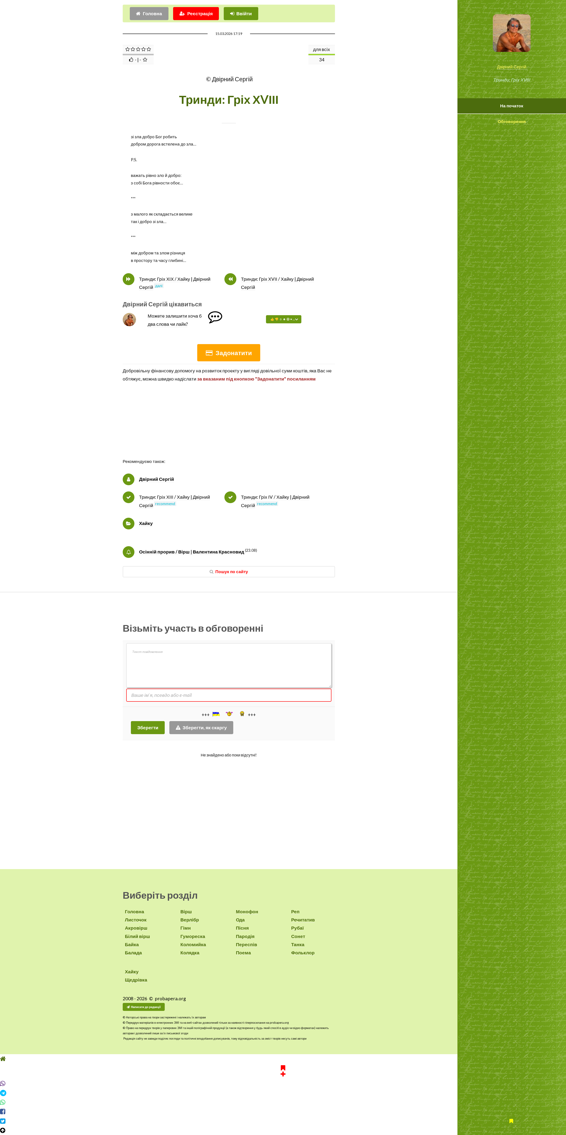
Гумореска (192, 936)
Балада (133, 952)
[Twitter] (283, 1121)
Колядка (189, 952)
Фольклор (303, 952)
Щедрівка (136, 980)
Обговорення (512, 121)
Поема (243, 952)
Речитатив (303, 920)
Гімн (185, 928)
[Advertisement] (229, 427)
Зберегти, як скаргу (205, 727)
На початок (511, 105)
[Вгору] (283, 1130)
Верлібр (189, 920)
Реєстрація (200, 13)
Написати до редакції (146, 1007)
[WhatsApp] (283, 1102)
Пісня (242, 928)
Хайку (146, 523)
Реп (295, 911)
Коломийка (193, 944)
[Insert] (216, 714)
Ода (240, 920)
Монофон (247, 911)
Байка (132, 944)
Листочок (136, 920)
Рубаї (297, 928)
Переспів (246, 944)
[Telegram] (283, 1093)
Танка (297, 944)
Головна (152, 13)
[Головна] (283, 1058)
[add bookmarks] (283, 1070)
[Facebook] (283, 1111)
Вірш (186, 911)
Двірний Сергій (511, 66)
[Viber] (283, 1083)
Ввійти (244, 13)
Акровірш (136, 928)
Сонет (298, 936)
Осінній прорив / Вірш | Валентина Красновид (191, 552)
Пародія (245, 936)
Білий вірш (137, 936)
